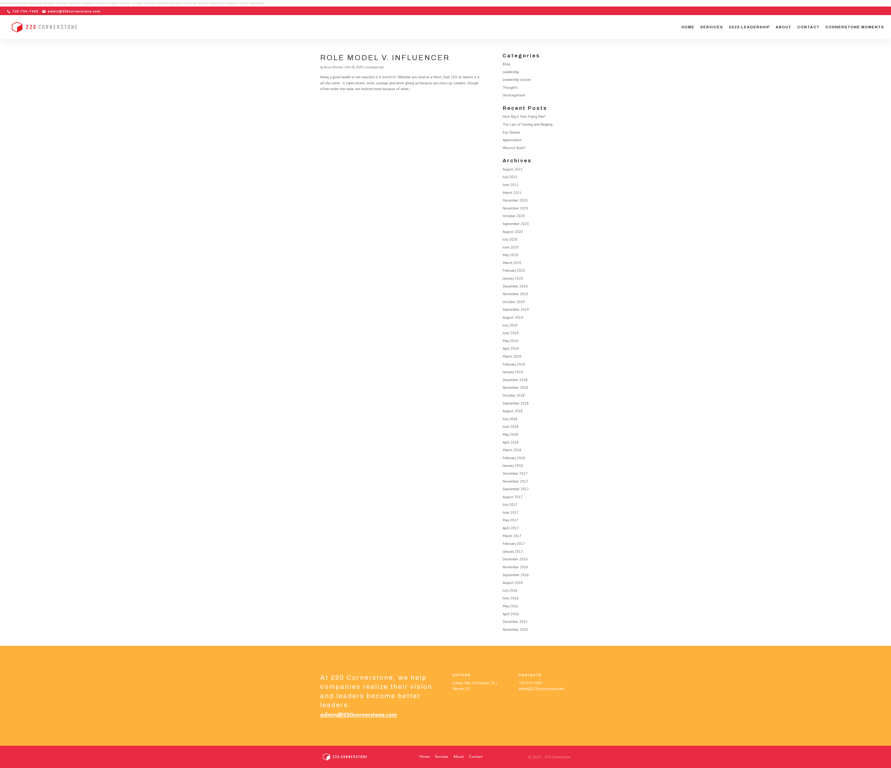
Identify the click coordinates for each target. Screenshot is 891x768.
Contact (808, 27)
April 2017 (511, 528)
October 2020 (514, 215)
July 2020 (510, 239)
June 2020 (511, 247)
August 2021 (513, 169)
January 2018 (513, 465)
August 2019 (513, 317)
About (783, 27)
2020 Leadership (749, 27)
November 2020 (515, 208)
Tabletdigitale (256, 3)
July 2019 (510, 325)
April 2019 (511, 348)
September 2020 (516, 223)
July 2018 (510, 418)
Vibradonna (150, 3)
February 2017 (514, 543)
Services (711, 27)
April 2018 (511, 442)
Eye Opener (511, 132)
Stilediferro (100, 3)
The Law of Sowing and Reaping (527, 124)
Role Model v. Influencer (385, 58)
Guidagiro (113, 3)
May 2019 (510, 340)
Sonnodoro (49, 3)
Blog (506, 64)
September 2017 (516, 489)
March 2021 (512, 192)
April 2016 (511, 613)
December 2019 (515, 286)
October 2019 (514, 301)
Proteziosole (190, 3)
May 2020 (510, 254)
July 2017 (510, 504)
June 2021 (511, 184)
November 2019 (515, 293)
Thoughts (510, 87)
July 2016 (510, 590)
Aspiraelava (61, 3)
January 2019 (513, 371)
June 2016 (511, 598)
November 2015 (515, 629)
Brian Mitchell (333, 67)
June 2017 (511, 512)
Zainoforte (137, 3)
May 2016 (510, 606)
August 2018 (513, 411)
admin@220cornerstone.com (358, 715)
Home (687, 27)
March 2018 (512, 450)
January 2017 (513, 551)
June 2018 (511, 426)
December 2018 (515, 379)
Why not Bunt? (514, 147)
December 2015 (515, 621)
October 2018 (514, 395)
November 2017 (515, 481)
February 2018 (514, 457)
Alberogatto (176, 3)
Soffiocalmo (163, 3)
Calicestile (125, 3)
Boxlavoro (88, 3)
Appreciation (512, 139)
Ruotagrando (35, 3)
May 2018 (510, 434)
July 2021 (510, 176)
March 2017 (512, 535)
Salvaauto (203, 3)
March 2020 (512, 262)
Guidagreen (75, 3)
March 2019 (512, 356)
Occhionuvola (216, 3)
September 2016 (516, 574)
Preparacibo (20, 3)
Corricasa (243, 3)
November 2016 (515, 567)
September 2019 (516, 309)
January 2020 (513, 278)
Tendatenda (6, 3)
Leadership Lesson (517, 79)
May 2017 (510, 520)
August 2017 (513, 496)
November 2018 (515, 387)
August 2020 (513, 231)
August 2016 (513, 582)
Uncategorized (374, 67)
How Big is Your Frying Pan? (524, 116)
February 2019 (514, 364)
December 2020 (515, 200)
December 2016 (515, 559)
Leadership (511, 71)
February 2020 (514, 270)
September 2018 (516, 403)
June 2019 (511, 332)
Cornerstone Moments (854, 27)
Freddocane (230, 3)
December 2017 (515, 473)
